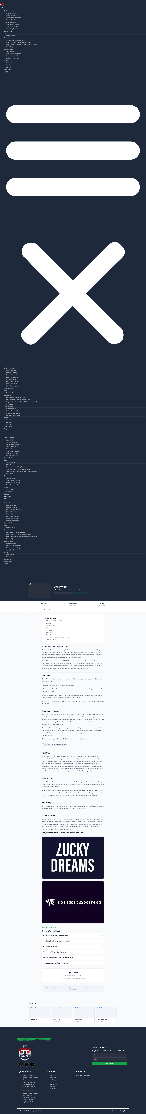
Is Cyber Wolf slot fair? (50, 946)
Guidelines (7, 38)
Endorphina (76, 661)
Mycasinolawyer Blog (13, 56)
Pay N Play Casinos (12, 29)
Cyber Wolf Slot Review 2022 (54, 621)
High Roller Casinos (12, 24)
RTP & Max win (50, 634)
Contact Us (7, 67)
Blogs (6, 72)
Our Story (9, 65)
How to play (49, 630)
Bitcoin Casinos (11, 22)
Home (55, 584)
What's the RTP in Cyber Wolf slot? (54, 952)
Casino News (8, 49)
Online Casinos (9, 11)
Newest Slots (10, 35)
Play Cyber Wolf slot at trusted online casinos (58, 637)
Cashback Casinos (12, 26)
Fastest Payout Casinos (14, 18)
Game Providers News (13, 58)
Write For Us (8, 69)
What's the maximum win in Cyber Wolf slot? (58, 957)
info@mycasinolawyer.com (82, 1075)
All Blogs (53, 1080)
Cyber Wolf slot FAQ (51, 639)
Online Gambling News (13, 54)
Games (60, 584)
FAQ (40, 609)
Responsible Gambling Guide (15, 40)
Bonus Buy (49, 632)
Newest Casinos (11, 15)
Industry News (11, 51)
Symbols (48, 623)
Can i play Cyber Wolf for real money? (56, 935)
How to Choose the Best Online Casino (18, 42)
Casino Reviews (11, 13)
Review (33, 609)
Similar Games (48, 609)
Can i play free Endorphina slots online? (56, 941)
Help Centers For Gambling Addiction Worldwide (21, 45)
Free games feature (51, 625)
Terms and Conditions (112, 1111)
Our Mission (10, 63)
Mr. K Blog (9, 47)
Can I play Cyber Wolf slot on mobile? (55, 963)
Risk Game (49, 628)
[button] (73, 221)
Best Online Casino (12, 20)
